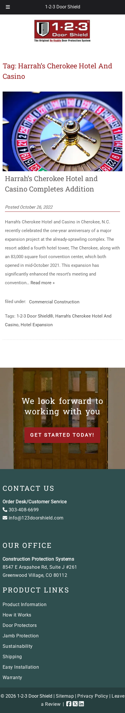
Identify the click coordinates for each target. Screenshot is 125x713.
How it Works (17, 615)
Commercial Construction (54, 301)
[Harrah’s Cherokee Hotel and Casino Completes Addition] (63, 169)
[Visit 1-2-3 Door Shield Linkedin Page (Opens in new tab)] (81, 704)
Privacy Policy (92, 696)
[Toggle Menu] (8, 7)
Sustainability (18, 646)
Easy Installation (21, 667)
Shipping (12, 656)
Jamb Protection (21, 636)
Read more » (43, 282)
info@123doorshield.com (35, 518)
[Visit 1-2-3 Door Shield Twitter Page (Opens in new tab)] (75, 704)
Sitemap (65, 696)
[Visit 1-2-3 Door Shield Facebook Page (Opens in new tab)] (69, 704)
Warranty (12, 677)
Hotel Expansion (37, 324)
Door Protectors (20, 625)
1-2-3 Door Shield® (35, 316)
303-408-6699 (23, 510)
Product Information (25, 604)
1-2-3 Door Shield (62, 7)
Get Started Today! (62, 435)
